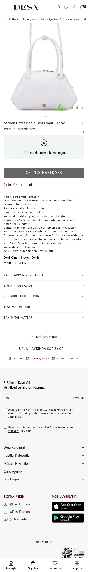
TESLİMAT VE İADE (17, 307)
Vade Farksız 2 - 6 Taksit (24, 275)
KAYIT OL (78, 398)
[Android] (68, 518)
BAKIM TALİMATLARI (19, 317)
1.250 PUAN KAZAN (18, 285)
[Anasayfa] (7, 18)
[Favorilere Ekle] (82, 122)
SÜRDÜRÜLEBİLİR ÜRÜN (21, 296)
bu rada (54, 413)
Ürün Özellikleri (18, 185)
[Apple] (68, 506)
